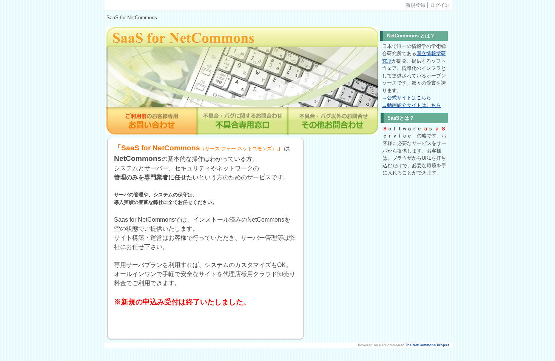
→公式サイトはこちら (406, 97)
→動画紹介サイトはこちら (411, 105)
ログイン (440, 5)
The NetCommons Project (427, 345)
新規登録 (415, 5)
